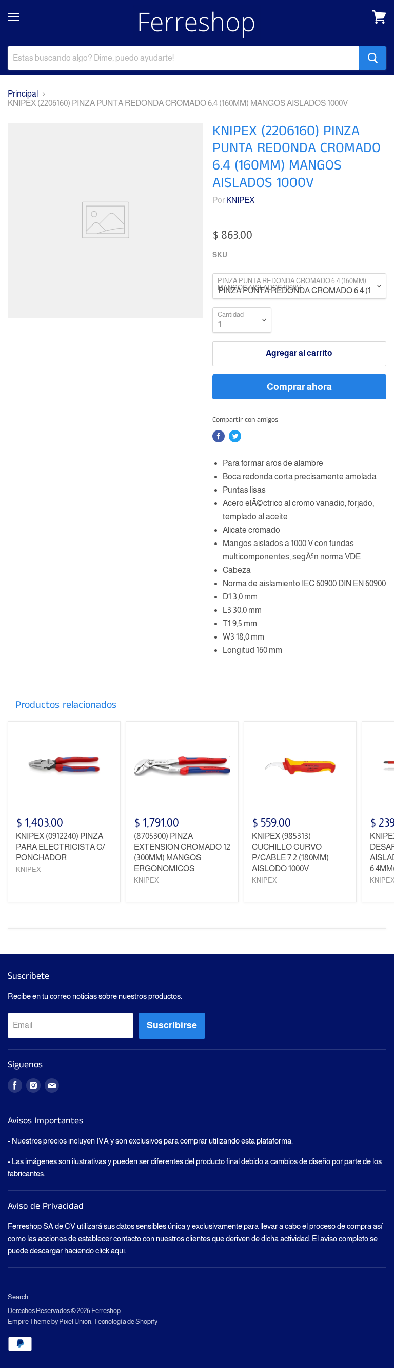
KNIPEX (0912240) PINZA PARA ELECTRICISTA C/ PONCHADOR (60, 847)
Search (18, 1297)
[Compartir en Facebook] (218, 436)
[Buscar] (372, 58)
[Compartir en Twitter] (235, 436)
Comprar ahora (299, 387)
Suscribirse (172, 1025)
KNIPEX (240, 200)
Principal (23, 93)
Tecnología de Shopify (125, 1321)
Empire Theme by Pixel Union (49, 1321)
